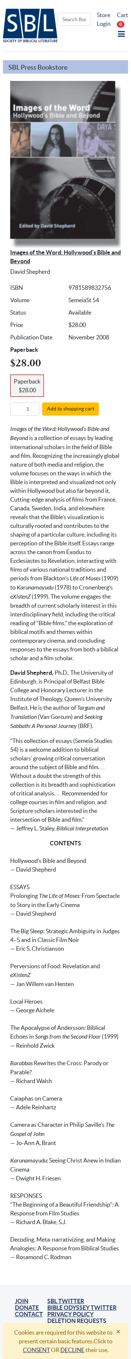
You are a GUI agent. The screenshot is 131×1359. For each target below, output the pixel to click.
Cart (122, 19)
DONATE (27, 1307)
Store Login (104, 19)
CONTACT (29, 1314)
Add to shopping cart (70, 409)
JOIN (21, 1301)
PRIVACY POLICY (70, 1314)
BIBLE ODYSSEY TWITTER (81, 1307)
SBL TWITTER (65, 1301)
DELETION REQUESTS (76, 1321)
